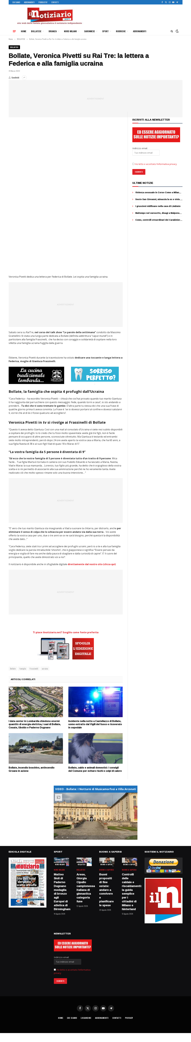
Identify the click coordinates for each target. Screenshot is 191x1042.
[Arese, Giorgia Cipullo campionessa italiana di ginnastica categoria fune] (84, 862)
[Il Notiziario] (49, 16)
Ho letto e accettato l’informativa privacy (156, 163)
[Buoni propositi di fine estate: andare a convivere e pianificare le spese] (106, 862)
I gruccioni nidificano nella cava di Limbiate (158, 206)
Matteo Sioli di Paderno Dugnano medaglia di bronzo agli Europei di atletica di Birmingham (61, 892)
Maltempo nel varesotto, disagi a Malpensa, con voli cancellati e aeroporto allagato (158, 213)
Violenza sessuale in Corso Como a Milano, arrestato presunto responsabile (158, 192)
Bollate (13, 668)
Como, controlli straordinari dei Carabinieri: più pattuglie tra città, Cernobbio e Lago (158, 219)
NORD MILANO (70, 31)
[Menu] (14, 31)
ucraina (45, 668)
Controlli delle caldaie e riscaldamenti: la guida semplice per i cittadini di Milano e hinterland (129, 892)
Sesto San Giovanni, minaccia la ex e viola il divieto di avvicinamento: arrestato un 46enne (158, 199)
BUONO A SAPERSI (106, 864)
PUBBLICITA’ (42, 2)
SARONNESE (89, 31)
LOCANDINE (86, 1017)
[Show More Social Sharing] (24, 77)
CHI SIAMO (16, 2)
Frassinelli (34, 668)
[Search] (172, 31)
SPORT (105, 31)
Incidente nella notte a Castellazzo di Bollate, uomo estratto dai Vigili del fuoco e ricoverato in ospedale (95, 724)
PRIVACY (129, 1017)
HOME (23, 31)
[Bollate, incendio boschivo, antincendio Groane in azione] (36, 748)
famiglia (22, 668)
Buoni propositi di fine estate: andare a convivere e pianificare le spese (106, 890)
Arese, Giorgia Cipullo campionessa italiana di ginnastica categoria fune (84, 888)
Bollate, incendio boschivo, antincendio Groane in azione (31, 769)
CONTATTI (55, 2)
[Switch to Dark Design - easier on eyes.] (177, 31)
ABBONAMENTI (29, 2)
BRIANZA (53, 31)
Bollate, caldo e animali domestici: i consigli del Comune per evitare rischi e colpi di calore (95, 769)
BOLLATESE (36, 31)
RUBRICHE (121, 31)
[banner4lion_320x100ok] (36, 375)
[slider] (92, 837)
